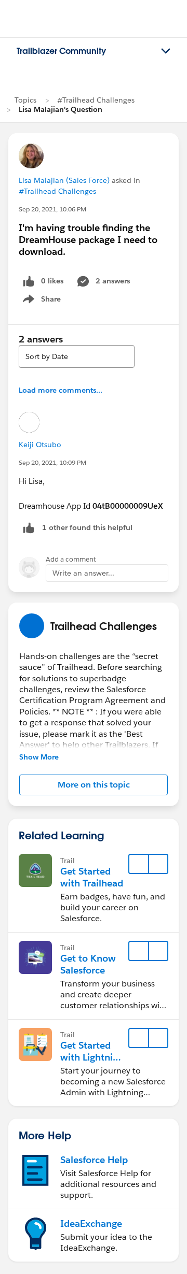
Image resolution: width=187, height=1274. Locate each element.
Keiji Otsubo (40, 444)
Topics (25, 100)
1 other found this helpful (87, 527)
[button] (93, 785)
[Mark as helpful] (28, 528)
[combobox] (77, 356)
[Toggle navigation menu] (165, 51)
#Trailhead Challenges (96, 100)
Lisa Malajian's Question (60, 109)
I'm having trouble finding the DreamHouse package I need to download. (88, 239)
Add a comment (71, 559)
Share (40, 301)
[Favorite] (138, 864)
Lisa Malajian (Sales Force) (64, 180)
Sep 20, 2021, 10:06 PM (52, 209)
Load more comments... (60, 390)
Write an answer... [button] (83, 573)
